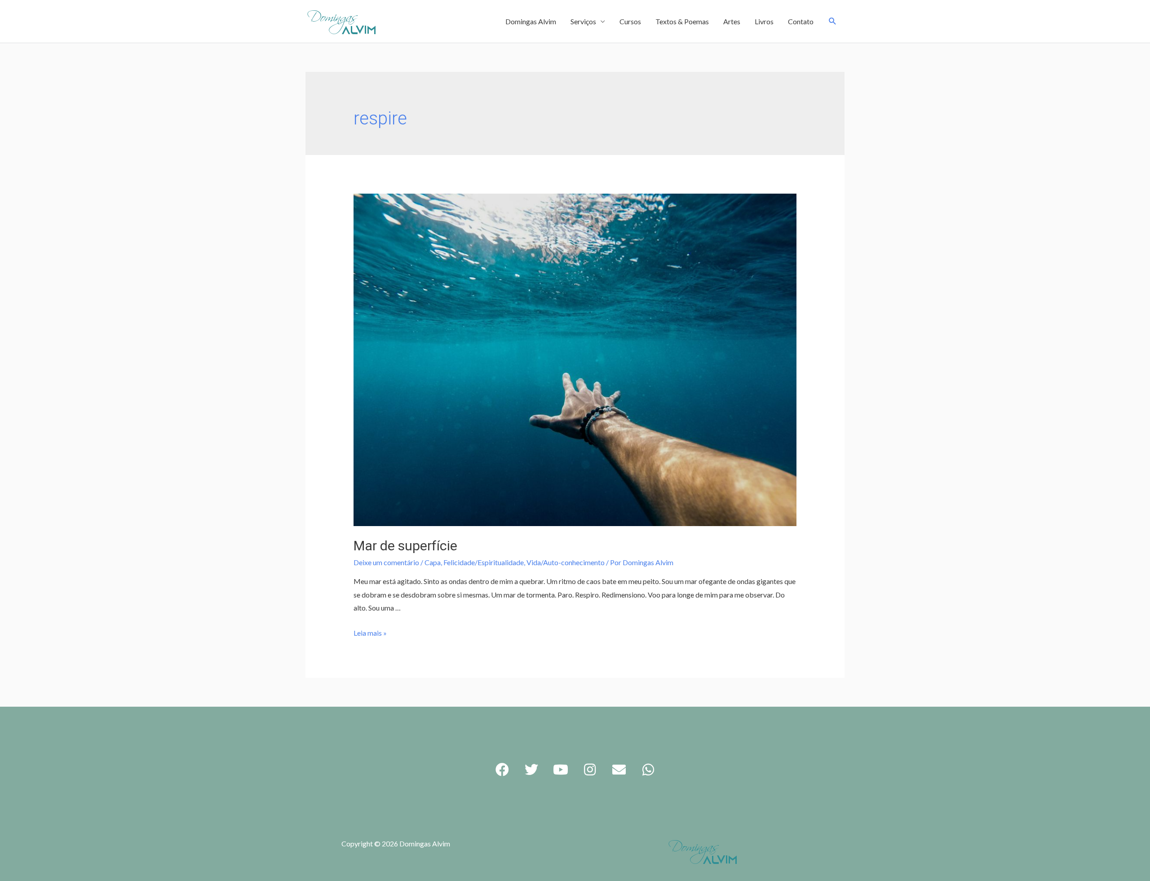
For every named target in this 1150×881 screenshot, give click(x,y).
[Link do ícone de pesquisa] (832, 21)
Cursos (630, 21)
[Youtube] (560, 769)
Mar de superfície (405, 545)
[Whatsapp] (648, 769)
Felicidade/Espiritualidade (483, 562)
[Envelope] (619, 769)
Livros (764, 21)
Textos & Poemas (682, 21)
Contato (801, 21)
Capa (433, 562)
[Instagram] (589, 769)
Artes (731, 21)
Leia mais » (370, 633)
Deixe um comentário (386, 562)
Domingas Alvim (530, 21)
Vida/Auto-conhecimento (565, 562)
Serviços (583, 21)
